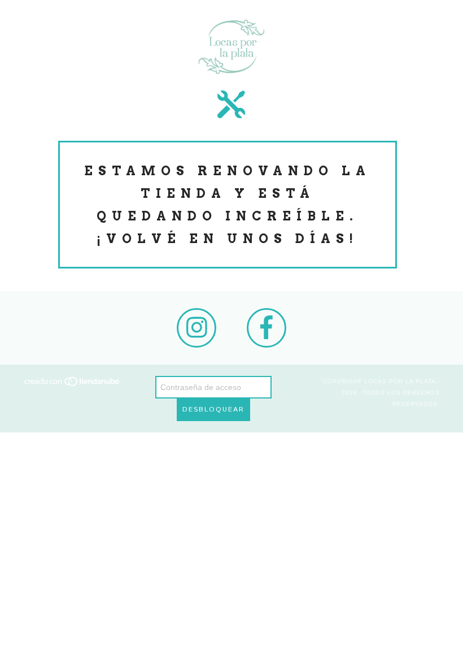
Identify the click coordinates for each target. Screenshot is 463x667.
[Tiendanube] (72, 385)
